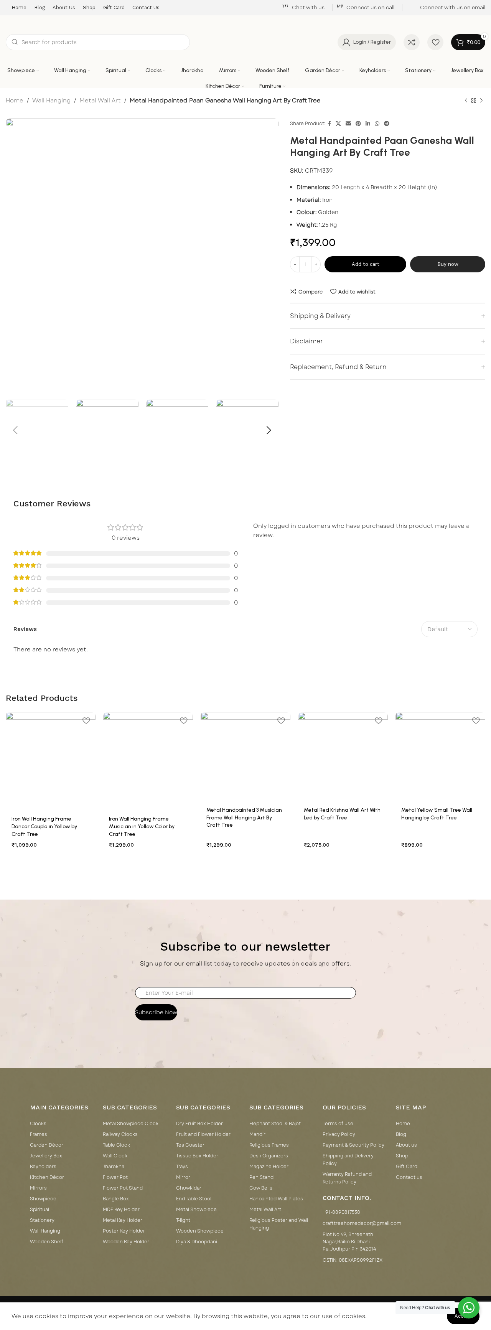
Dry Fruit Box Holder (199, 1123)
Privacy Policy (339, 1134)
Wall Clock (115, 1155)
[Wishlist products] (435, 42)
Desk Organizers (268, 1155)
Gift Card (406, 1166)
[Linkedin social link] (367, 124)
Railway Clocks (120, 1134)
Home (14, 100)
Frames (38, 1134)
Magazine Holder (268, 1166)
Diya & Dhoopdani (196, 1241)
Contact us (409, 1177)
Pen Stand (261, 1177)
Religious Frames (269, 1145)
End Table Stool (193, 1198)
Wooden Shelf (46, 1241)
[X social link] (338, 124)
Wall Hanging (51, 100)
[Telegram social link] (387, 124)
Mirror (183, 1177)
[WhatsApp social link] (377, 124)
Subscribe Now (156, 1012)
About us (406, 1145)
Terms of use (338, 1123)
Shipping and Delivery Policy (348, 1159)
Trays (182, 1166)
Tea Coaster (190, 1145)
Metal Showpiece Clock (130, 1123)
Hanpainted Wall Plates (276, 1198)
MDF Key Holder (121, 1209)
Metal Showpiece (196, 1209)
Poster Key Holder (124, 1231)
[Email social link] (348, 124)
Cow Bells (260, 1188)
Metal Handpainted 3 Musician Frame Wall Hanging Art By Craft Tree (244, 817)
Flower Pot (115, 1177)
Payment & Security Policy (353, 1145)
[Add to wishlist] (86, 720)
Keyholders (43, 1166)
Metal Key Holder (122, 1220)
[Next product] (481, 101)
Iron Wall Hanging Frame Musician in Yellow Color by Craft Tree (142, 826)
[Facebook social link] (329, 124)
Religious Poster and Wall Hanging (278, 1224)
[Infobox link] (303, 8)
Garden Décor (46, 1145)
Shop (402, 1155)
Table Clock (116, 1145)
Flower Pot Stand (123, 1188)
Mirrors (38, 1188)
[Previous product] (466, 101)
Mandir (257, 1134)
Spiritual (39, 1209)
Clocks (38, 1123)
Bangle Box (116, 1198)
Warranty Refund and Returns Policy (347, 1178)
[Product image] (51, 761)
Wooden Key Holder (126, 1241)
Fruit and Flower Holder (203, 1134)
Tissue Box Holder (197, 1155)
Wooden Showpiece (200, 1231)
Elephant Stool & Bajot (275, 1123)
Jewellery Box (46, 1155)
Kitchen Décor (47, 1177)
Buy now (447, 264)
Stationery (42, 1220)
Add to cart (365, 264)
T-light (183, 1220)
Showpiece (43, 1198)
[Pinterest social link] (358, 124)
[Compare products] (411, 42)
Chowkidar (188, 1188)
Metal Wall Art (100, 100)
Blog (401, 1134)
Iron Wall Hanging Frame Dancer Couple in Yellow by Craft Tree (44, 826)
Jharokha (113, 1166)
